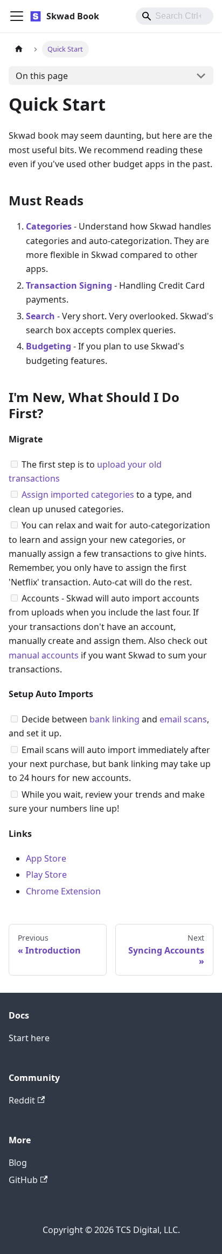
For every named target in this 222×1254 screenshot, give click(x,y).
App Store (46, 858)
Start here (29, 1038)
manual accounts (44, 655)
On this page (42, 76)
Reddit (22, 1100)
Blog (18, 1163)
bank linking (114, 719)
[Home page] (19, 49)
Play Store (46, 874)
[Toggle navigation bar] (17, 16)
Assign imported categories (78, 494)
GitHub (23, 1180)
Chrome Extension (63, 891)
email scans (183, 719)
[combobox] (174, 16)
